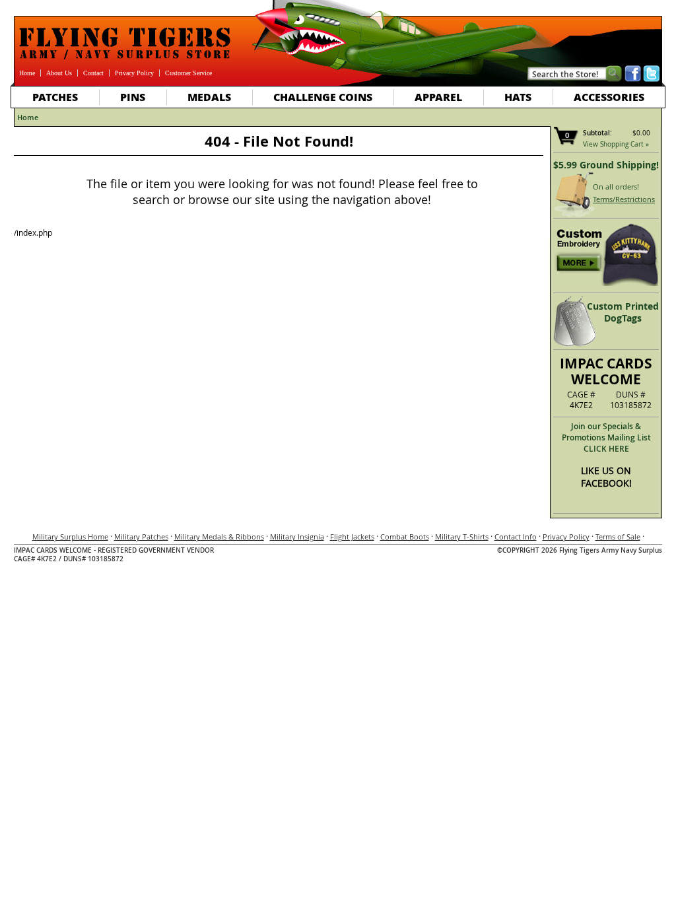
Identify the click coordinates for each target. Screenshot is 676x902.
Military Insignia (297, 536)
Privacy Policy (134, 73)
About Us (59, 73)
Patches (55, 96)
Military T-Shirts (462, 536)
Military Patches (141, 536)
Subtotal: (597, 133)
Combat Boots (404, 536)
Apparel (438, 96)
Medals (209, 96)
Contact (93, 73)
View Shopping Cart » (616, 144)
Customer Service (188, 73)
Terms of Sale (617, 536)
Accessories (609, 96)
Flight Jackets (352, 536)
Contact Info (515, 536)
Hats (517, 96)
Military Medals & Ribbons (219, 536)
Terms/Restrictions (624, 199)
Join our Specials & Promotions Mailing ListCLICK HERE (606, 437)
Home (27, 73)
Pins (132, 96)
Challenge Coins (322, 96)
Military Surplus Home (70, 536)
